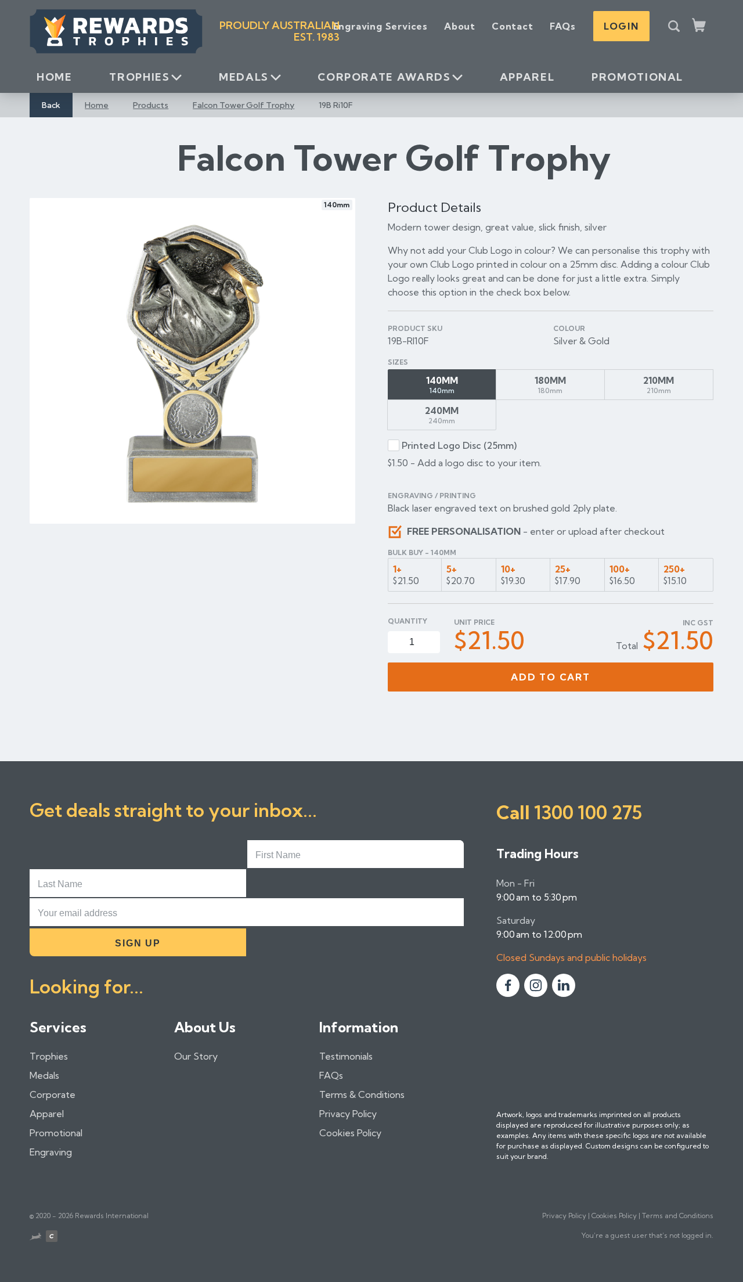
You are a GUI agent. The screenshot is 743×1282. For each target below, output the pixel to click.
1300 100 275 (588, 812)
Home (55, 77)
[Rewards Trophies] (116, 31)
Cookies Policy (350, 1133)
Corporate (52, 1094)
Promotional (637, 77)
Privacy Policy (348, 1113)
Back (51, 105)
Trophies (139, 77)
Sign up (137, 943)
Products (150, 105)
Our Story (196, 1056)
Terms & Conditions (362, 1094)
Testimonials (346, 1056)
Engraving (51, 1152)
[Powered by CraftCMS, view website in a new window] (52, 1237)
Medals (244, 77)
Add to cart (550, 677)
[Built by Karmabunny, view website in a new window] (35, 1238)
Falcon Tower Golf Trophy (243, 105)
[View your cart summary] (700, 26)
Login (621, 26)
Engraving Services (380, 26)
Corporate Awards (384, 77)
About (459, 26)
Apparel (527, 77)
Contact (512, 26)
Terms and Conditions (677, 1215)
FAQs (563, 26)
